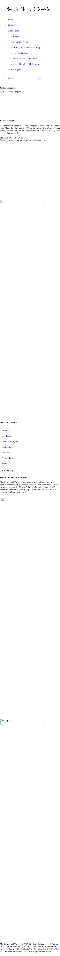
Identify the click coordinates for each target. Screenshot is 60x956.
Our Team (6, 436)
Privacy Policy (8, 458)
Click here (49, 489)
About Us (6, 430)
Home (3, 92)
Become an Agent (10, 441)
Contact (5, 452)
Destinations (7, 447)
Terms (4, 463)
